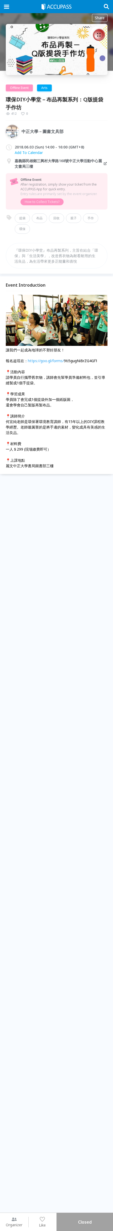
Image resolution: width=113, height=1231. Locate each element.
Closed (85, 1222)
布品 (39, 218)
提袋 (22, 218)
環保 (22, 229)
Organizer (14, 1224)
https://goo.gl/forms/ (46, 360)
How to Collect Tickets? (42, 202)
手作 (91, 218)
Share (100, 17)
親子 (73, 218)
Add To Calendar (29, 152)
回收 (56, 218)
